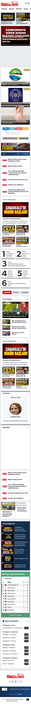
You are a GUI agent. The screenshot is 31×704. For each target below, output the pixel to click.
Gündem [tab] (7, 292)
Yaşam (8, 251)
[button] (3, 35)
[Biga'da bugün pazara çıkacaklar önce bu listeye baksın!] (6, 321)
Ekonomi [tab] (25, 292)
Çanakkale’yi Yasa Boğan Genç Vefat (17, 284)
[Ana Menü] (28, 3)
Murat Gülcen (15, 416)
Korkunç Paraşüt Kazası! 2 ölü (18, 179)
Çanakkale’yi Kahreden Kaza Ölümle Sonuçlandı (10, 255)
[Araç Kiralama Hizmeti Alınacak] (23, 504)
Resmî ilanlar (6, 512)
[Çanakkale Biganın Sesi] (9, 3)
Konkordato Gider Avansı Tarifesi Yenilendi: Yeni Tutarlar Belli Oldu (18, 191)
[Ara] (26, 3)
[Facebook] (9, 681)
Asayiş (26, 9)
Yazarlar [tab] (6, 393)
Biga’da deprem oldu (15, 166)
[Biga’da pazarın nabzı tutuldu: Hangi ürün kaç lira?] (6, 327)
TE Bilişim (19, 694)
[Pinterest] (15, 681)
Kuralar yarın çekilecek (15, 184)
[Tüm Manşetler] (28, 199)
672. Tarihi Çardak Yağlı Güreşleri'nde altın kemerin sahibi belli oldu (17, 172)
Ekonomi (19, 9)
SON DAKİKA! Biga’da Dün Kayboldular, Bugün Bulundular (17, 264)
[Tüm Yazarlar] (28, 393)
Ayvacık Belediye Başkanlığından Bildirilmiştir (7, 515)
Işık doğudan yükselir (15, 397)
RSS (5, 689)
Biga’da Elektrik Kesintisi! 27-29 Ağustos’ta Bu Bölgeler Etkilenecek (11, 274)
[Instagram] (18, 681)
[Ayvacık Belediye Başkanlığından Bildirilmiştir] (8, 506)
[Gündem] (28, 427)
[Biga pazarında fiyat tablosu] (6, 333)
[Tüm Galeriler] (28, 299)
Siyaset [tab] (16, 292)
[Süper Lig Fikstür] (28, 621)
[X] (12, 681)
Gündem (4, 9)
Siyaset (11, 9)
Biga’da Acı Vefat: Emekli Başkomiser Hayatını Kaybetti (25, 255)
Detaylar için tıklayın (15, 615)
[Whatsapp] (21, 681)
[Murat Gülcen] (15, 409)
